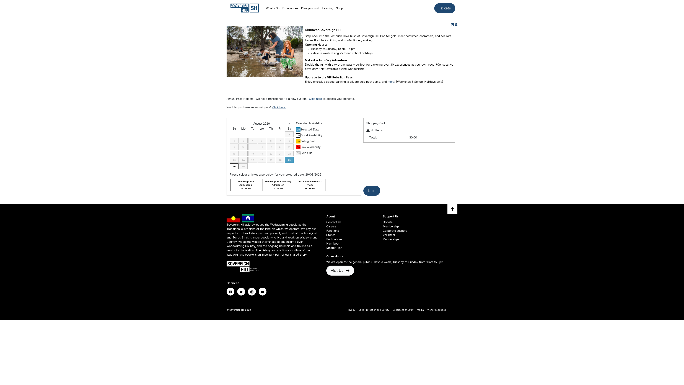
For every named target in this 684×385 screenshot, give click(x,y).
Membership (391, 226)
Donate (388, 222)
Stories (330, 235)
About (330, 216)
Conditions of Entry (403, 310)
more (391, 81)
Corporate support (395, 230)
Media (420, 310)
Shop (339, 8)
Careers (331, 226)
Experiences (290, 8)
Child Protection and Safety (374, 310)
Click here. (279, 107)
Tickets (445, 8)
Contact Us (333, 222)
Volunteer (389, 235)
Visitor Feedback (436, 310)
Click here (315, 99)
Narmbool (332, 243)
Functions (332, 230)
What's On (272, 8)
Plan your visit (310, 8)
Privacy (351, 310)
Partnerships (391, 239)
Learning (327, 8)
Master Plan (334, 248)
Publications (334, 239)
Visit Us (340, 270)
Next (372, 191)
